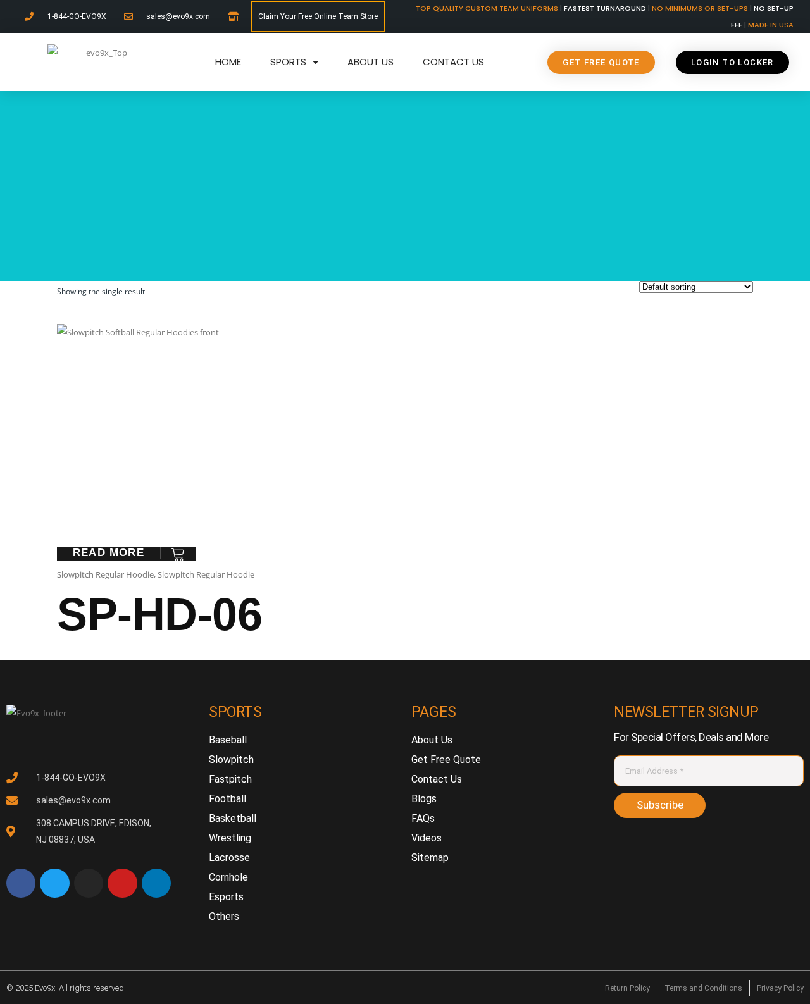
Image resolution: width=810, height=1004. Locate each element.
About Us (370, 61)
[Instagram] (88, 883)
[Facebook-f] (20, 883)
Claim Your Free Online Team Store (318, 16)
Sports (288, 61)
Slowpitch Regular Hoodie (105, 574)
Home (228, 61)
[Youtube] (122, 883)
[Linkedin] (156, 883)
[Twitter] (54, 883)
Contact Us (453, 61)
